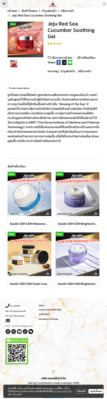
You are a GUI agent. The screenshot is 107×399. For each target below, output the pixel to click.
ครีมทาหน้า (84, 71)
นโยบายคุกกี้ (17, 394)
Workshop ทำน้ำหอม (48, 319)
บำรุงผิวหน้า (68, 71)
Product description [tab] (19, 88)
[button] (103, 3)
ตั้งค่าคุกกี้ (81, 391)
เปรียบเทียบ (88, 57)
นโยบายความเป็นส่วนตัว (62, 391)
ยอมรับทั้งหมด (96, 391)
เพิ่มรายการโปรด (61, 57)
